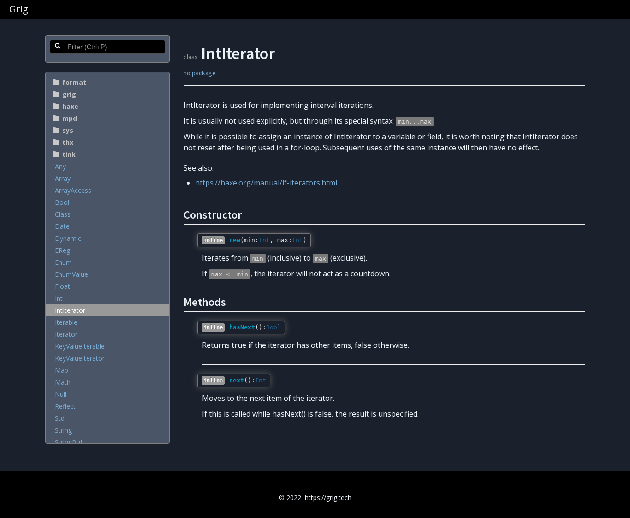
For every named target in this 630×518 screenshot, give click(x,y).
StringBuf (69, 442)
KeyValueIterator (80, 358)
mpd (69, 118)
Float (62, 286)
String (63, 430)
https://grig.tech (328, 497)
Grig (18, 9)
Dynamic (68, 238)
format (74, 82)
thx (67, 142)
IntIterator (70, 310)
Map (61, 370)
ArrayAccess (73, 190)
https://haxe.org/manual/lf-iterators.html (266, 183)
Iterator (66, 334)
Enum (63, 262)
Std (60, 418)
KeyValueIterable (80, 346)
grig (69, 94)
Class (63, 214)
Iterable (66, 322)
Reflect (65, 406)
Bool (62, 202)
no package (200, 73)
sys (67, 130)
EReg (62, 250)
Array (63, 178)
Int (59, 298)
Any (60, 166)
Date (62, 226)
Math (63, 382)
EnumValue (71, 274)
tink (69, 154)
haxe (70, 106)
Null (60, 394)
